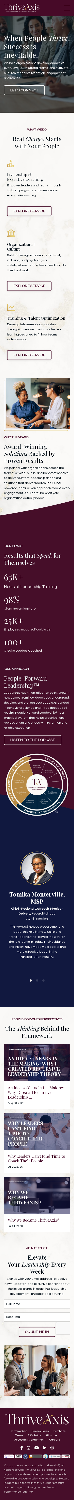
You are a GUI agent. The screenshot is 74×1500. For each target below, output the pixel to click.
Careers (54, 1439)
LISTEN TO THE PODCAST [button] (32, 740)
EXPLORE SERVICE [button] (29, 211)
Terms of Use (18, 1431)
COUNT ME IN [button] (37, 1332)
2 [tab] (37, 981)
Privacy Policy (40, 1431)
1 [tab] (31, 981)
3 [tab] (43, 981)
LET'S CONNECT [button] (24, 90)
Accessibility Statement (29, 1439)
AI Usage (51, 1435)
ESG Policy (34, 1435)
